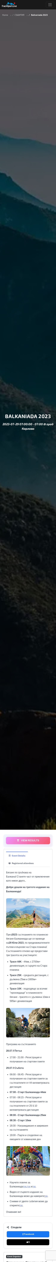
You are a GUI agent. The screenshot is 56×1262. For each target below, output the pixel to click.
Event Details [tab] (18, 855)
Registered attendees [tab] (23, 863)
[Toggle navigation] (50, 5)
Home (5, 15)
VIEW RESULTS (29, 840)
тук (24, 1186)
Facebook (29, 1234)
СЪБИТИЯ (19, 15)
